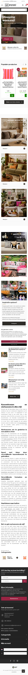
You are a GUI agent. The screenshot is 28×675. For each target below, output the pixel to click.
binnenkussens (23, 423)
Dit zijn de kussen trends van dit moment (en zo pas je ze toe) (17, 349)
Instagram (14, 323)
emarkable (14, 672)
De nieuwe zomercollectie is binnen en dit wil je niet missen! (17, 365)
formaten (24, 484)
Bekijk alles (13, 396)
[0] (26, 5)
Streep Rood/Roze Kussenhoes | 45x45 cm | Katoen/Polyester (8, 85)
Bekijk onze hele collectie (13, 102)
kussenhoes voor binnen (7, 472)
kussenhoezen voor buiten (12, 509)
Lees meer (11, 361)
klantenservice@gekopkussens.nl (9, 540)
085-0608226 (7, 621)
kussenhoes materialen (14, 484)
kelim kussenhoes (8, 439)
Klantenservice (14, 598)
